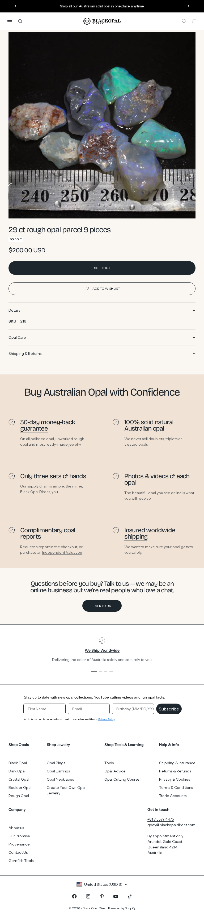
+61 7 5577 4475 (160, 819)
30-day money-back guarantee (47, 425)
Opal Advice (115, 771)
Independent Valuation (62, 552)
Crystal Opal (18, 779)
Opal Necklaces (60, 779)
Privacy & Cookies (174, 779)
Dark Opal (17, 771)
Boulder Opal (19, 787)
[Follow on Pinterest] (102, 896)
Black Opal (17, 763)
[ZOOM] (182, 205)
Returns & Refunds (175, 771)
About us (16, 827)
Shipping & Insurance (177, 763)
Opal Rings (56, 763)
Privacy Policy (106, 719)
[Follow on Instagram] (88, 896)
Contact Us (18, 852)
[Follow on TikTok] (129, 896)
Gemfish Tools (20, 860)
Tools (109, 763)
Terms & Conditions (176, 787)
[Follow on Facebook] (74, 896)
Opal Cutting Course (121, 779)
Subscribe (169, 709)
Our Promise (19, 836)
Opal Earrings (58, 771)
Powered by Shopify (121, 908)
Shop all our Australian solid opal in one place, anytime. (102, 6)
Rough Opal (18, 795)
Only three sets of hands (53, 476)
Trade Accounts (172, 795)
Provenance (19, 844)
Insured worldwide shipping (149, 533)
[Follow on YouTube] (115, 896)
